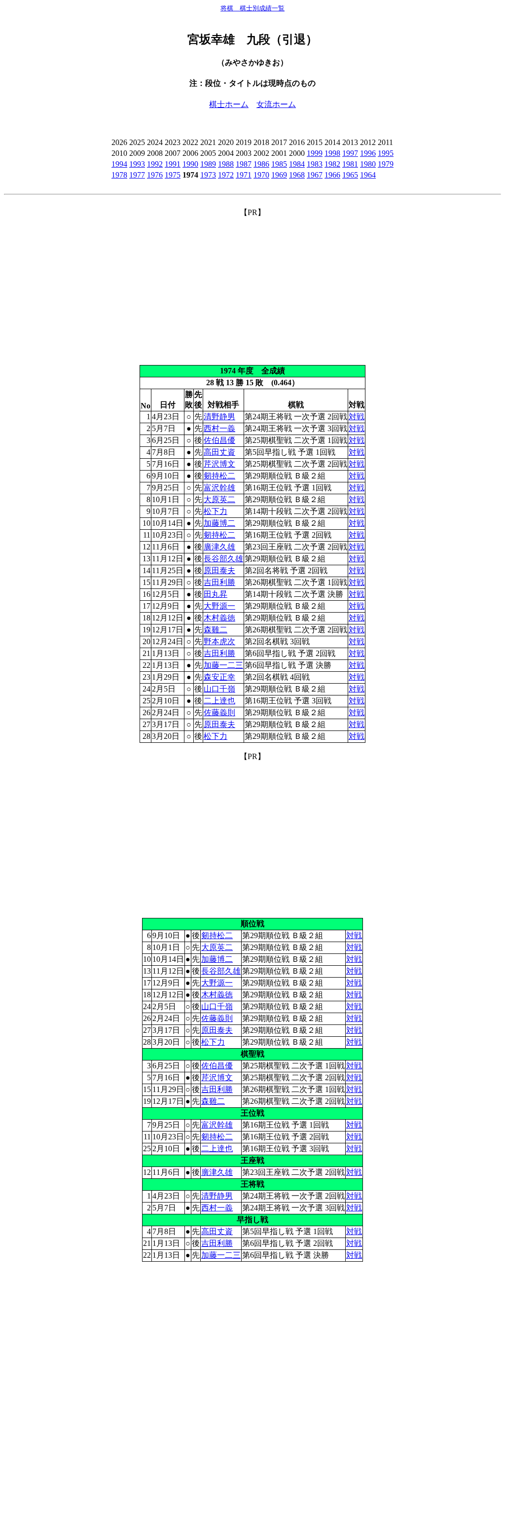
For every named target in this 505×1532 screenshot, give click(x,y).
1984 (297, 164)
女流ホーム (276, 104)
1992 (155, 164)
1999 (315, 153)
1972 (226, 175)
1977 (137, 175)
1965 (350, 175)
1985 (279, 164)
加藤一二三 (223, 665)
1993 (137, 164)
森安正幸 (219, 677)
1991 (172, 164)
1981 (350, 164)
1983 (315, 164)
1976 (155, 175)
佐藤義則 (219, 712)
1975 (172, 175)
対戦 (356, 416)
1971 (244, 175)
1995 (386, 153)
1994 (119, 164)
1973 (208, 175)
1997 (350, 153)
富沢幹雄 (219, 487)
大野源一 (219, 606)
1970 (261, 175)
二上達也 (219, 700)
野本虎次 (219, 641)
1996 (368, 153)
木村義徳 (219, 618)
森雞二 (215, 629)
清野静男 (219, 416)
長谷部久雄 (223, 558)
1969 (279, 175)
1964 (368, 175)
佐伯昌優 (219, 440)
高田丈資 (219, 452)
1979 (386, 164)
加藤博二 (219, 523)
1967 (315, 175)
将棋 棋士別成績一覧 (252, 8)
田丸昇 (215, 594)
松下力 (215, 511)
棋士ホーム (229, 104)
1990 (190, 164)
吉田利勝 (219, 582)
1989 (208, 164)
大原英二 (219, 499)
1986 (261, 164)
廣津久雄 (219, 547)
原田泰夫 (219, 570)
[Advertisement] (252, 287)
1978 (119, 175)
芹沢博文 (219, 464)
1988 (226, 164)
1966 (332, 175)
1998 (332, 153)
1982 (332, 164)
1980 (368, 164)
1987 (244, 164)
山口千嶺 (219, 689)
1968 (297, 175)
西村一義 (219, 428)
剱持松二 (219, 476)
